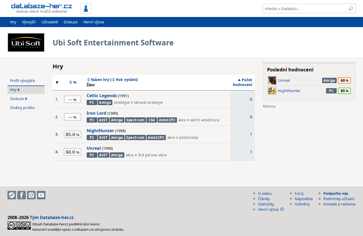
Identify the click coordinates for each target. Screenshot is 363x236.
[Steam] (11, 195)
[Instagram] (31, 195)
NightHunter (100, 131)
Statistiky (266, 204)
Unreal (94, 148)
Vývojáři (29, 21)
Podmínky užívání (338, 198)
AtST (103, 120)
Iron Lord (96, 113)
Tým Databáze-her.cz (52, 217)
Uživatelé (50, 21)
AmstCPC (167, 120)
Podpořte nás (335, 193)
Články (264, 198)
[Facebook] (21, 195)
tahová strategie (148, 102)
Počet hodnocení (242, 82)
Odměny (302, 204)
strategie (122, 102)
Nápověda (304, 198)
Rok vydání (126, 79)
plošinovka (188, 137)
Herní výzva (93, 21)
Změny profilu (22, 107)
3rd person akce (152, 154)
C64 (152, 120)
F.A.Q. (299, 193)
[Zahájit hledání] (351, 8)
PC (92, 102)
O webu (265, 193)
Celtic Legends (102, 95)
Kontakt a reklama (339, 204)
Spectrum (135, 120)
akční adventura (205, 119)
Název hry (100, 79)
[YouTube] (41, 195)
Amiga (105, 102)
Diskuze (71, 21)
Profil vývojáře (22, 80)
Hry (13, 21)
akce (182, 119)
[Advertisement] (309, 145)
